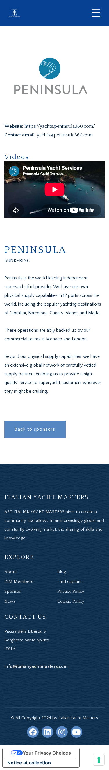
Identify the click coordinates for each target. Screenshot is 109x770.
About (10, 571)
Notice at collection (29, 763)
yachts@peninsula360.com (65, 135)
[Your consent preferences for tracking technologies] (98, 759)
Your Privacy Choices (47, 753)
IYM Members (18, 581)
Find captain (69, 581)
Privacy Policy (70, 591)
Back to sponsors (35, 429)
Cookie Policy (70, 601)
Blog (61, 571)
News (9, 601)
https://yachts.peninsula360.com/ (59, 126)
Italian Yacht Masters (78, 717)
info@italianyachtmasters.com (36, 666)
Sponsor (12, 591)
